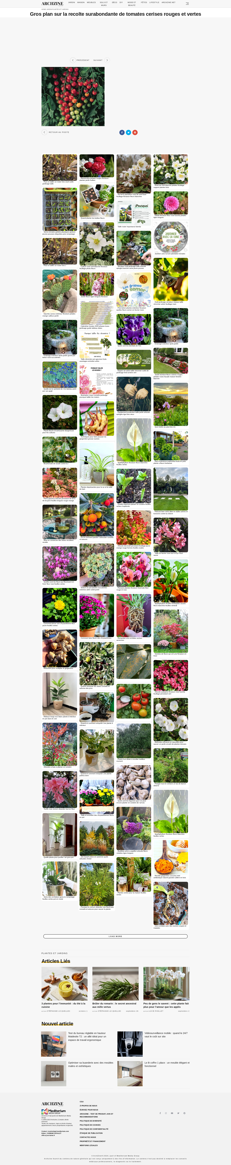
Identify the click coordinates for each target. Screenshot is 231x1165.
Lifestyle (154, 2)
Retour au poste (58, 132)
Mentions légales (89, 1145)
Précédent (83, 60)
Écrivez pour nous (89, 1110)
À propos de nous (88, 1106)
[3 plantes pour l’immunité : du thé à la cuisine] (65, 984)
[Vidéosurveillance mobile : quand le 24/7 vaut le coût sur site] (130, 1044)
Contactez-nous (88, 1137)
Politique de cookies (90, 1125)
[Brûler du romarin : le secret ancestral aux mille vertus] (115, 984)
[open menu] (187, 4)
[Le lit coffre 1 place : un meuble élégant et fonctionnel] (130, 1074)
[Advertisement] (115, 37)
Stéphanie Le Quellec (58, 1011)
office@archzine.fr (48, 1135)
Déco (114, 2)
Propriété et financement (93, 1141)
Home (44, 9)
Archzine (53, 4)
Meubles (91, 2)
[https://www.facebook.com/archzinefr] (160, 1113)
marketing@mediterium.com (58, 1131)
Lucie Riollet (156, 1011)
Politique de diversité (91, 1121)
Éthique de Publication (91, 1133)
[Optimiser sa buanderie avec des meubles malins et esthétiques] (53, 1074)
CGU (82, 1102)
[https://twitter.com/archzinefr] (178, 1113)
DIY (121, 2)
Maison (81, 2)
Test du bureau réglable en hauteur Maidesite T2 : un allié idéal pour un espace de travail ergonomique (87, 1036)
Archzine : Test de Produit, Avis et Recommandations (96, 1115)
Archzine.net (169, 2)
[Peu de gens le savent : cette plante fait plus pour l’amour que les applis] (166, 984)
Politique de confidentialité (94, 1129)
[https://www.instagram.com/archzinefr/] (166, 1113)
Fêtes (144, 2)
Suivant (98, 60)
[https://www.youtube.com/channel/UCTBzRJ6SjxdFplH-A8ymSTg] (172, 1113)
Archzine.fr (54, 1104)
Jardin (71, 2)
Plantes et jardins (60, 9)
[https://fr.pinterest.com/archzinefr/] (184, 1113)
